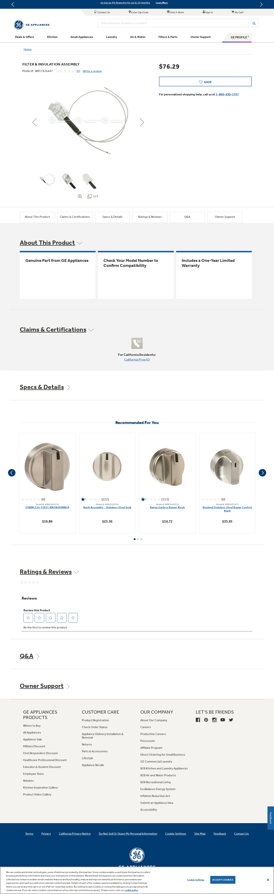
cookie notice (131, 890)
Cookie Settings (195, 879)
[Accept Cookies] (268, 880)
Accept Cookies (222, 879)
